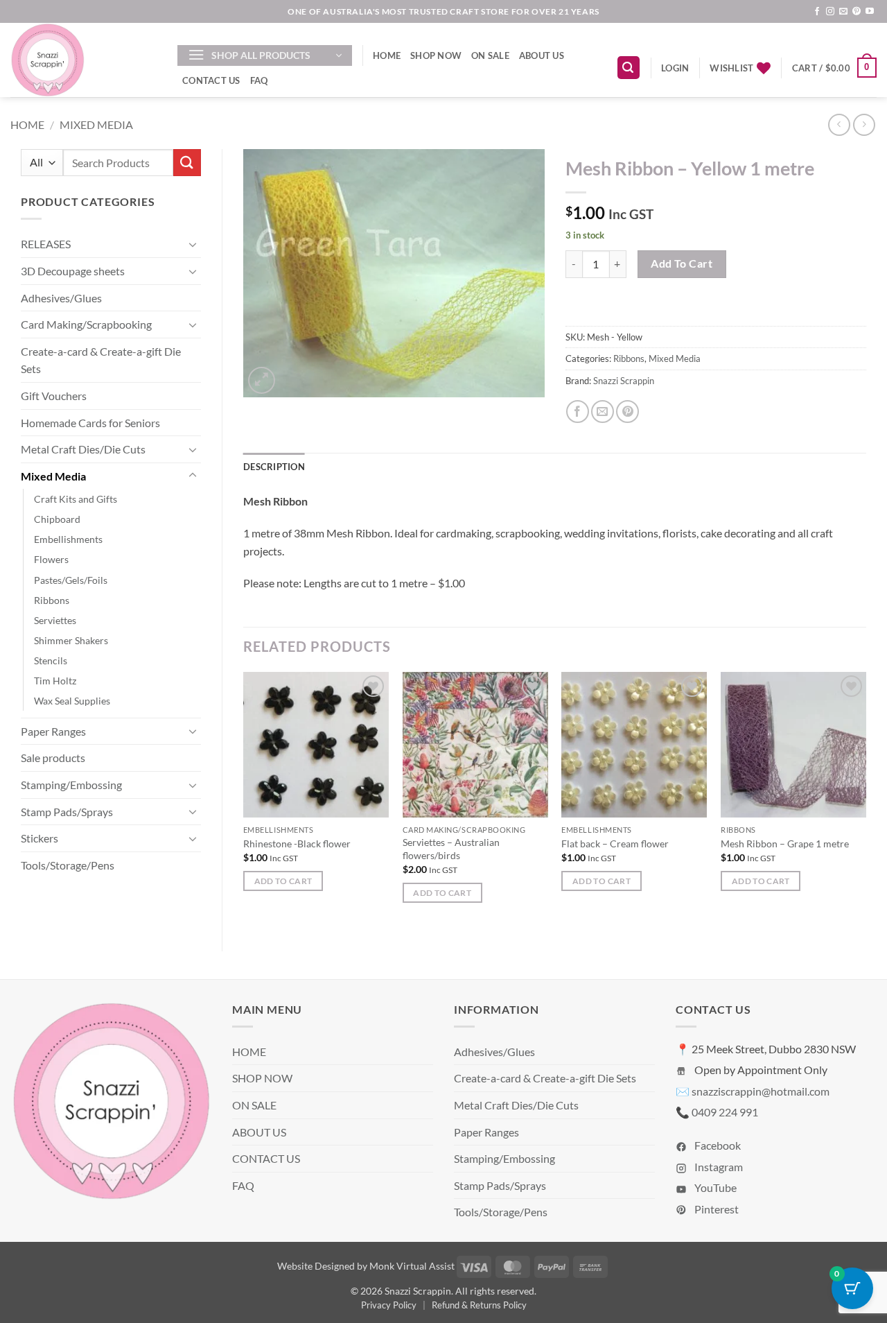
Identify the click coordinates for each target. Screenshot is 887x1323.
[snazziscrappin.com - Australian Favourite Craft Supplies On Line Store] (83, 60)
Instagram (717, 1166)
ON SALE (490, 55)
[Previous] (244, 799)
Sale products (53, 757)
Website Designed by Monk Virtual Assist (366, 1266)
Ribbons (51, 600)
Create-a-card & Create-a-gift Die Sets (101, 360)
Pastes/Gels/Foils (70, 580)
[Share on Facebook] (577, 411)
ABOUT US (541, 55)
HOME (387, 55)
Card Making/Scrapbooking (86, 324)
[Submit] (187, 162)
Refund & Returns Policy (479, 1305)
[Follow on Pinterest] (856, 12)
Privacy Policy (388, 1305)
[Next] (865, 799)
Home (27, 124)
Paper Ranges (53, 731)
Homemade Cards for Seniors (90, 422)
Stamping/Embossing (71, 784)
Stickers (39, 838)
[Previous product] (864, 124)
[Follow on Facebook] (817, 12)
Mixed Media (96, 124)
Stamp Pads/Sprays (67, 811)
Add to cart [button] (283, 880)
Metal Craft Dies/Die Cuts (83, 449)
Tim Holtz (55, 680)
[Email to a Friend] (602, 411)
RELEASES (46, 243)
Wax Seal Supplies (72, 701)
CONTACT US (211, 80)
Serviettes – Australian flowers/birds (451, 848)
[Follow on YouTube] (870, 12)
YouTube (714, 1187)
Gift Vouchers (54, 395)
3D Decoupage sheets (73, 270)
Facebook (716, 1145)
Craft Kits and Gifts (75, 499)
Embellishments (68, 539)
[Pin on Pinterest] (627, 411)
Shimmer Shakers (71, 640)
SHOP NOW (436, 55)
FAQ (259, 80)
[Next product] (839, 124)
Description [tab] (274, 466)
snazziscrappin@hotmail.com (760, 1091)
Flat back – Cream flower (615, 843)
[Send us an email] (843, 12)
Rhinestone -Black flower (297, 843)
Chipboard (57, 519)
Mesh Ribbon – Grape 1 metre (785, 843)
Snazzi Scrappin (623, 380)
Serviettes (55, 620)
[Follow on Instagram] (830, 12)
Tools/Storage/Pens (67, 865)
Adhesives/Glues (61, 297)
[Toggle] (192, 244)
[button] (264, 55)
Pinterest (715, 1209)
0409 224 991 (725, 1111)
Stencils (50, 660)
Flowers (51, 559)
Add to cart (681, 263)
